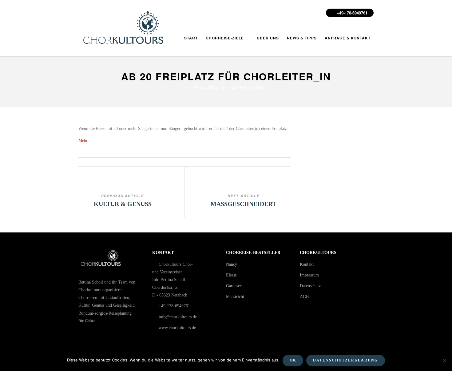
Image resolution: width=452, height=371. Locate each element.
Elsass (231, 275)
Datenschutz (310, 286)
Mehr (83, 140)
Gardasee (234, 286)
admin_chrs (247, 87)
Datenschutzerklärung (345, 360)
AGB (304, 296)
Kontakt (307, 264)
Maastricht (235, 296)
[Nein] (444, 360)
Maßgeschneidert (243, 203)
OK (293, 360)
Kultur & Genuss (123, 203)
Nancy (231, 264)
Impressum (309, 275)
